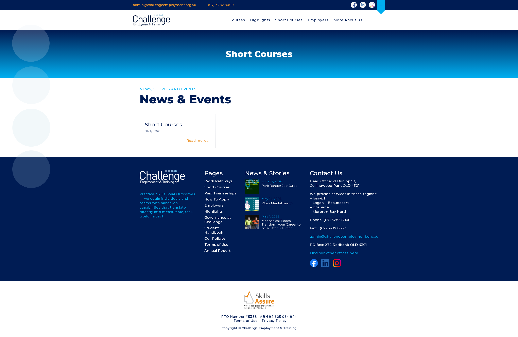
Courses (237, 20)
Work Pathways (218, 181)
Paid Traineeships (220, 193)
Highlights (260, 20)
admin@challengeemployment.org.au (344, 236)
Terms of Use (216, 245)
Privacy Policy (274, 321)
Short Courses (289, 20)
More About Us (347, 20)
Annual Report (217, 251)
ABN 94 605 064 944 (278, 317)
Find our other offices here (334, 253)
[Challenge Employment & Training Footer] (162, 177)
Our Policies (215, 238)
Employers (318, 20)
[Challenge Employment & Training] (151, 20)
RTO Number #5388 (239, 317)
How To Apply (216, 199)
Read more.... (198, 141)
